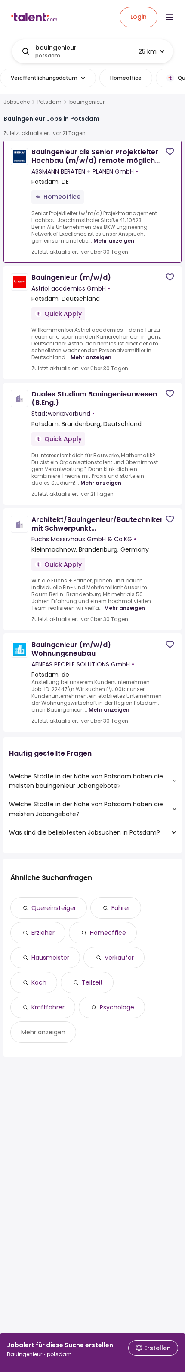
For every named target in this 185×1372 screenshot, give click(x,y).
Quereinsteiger (53, 908)
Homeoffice (108, 932)
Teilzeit (92, 982)
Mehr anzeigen (113, 240)
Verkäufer (119, 957)
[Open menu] (169, 17)
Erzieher (43, 932)
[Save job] (170, 151)
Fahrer (120, 908)
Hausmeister (50, 957)
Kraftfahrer (48, 1007)
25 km (148, 51)
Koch (38, 982)
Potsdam (49, 102)
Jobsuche (16, 102)
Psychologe (117, 1007)
